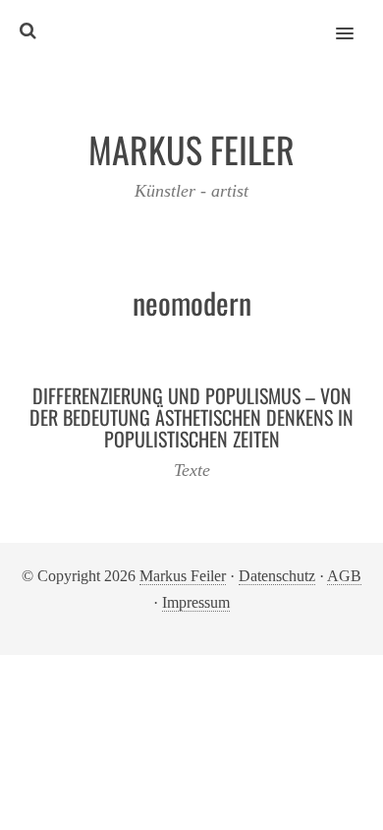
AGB (344, 575)
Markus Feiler (182, 575)
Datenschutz (277, 575)
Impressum (196, 602)
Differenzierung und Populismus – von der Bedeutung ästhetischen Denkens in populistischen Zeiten (191, 417)
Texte (192, 470)
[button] (356, 20)
